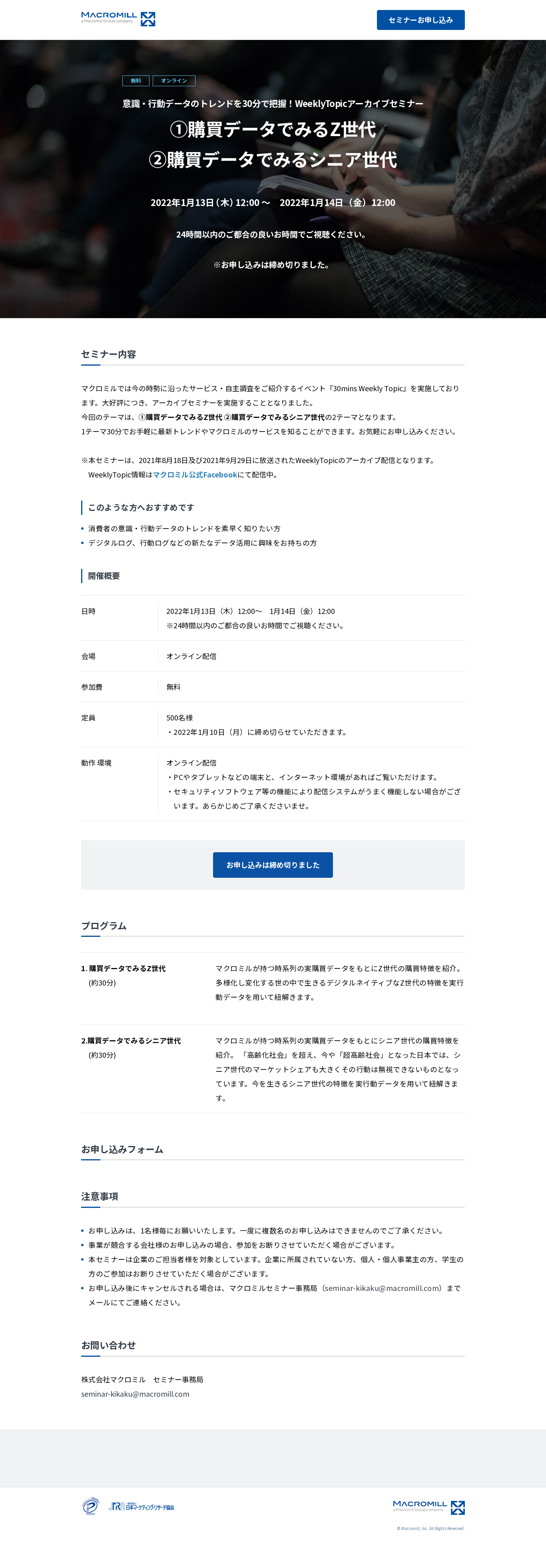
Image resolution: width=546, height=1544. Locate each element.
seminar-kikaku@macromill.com (382, 1288)
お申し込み (421, 19)
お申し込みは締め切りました (273, 864)
